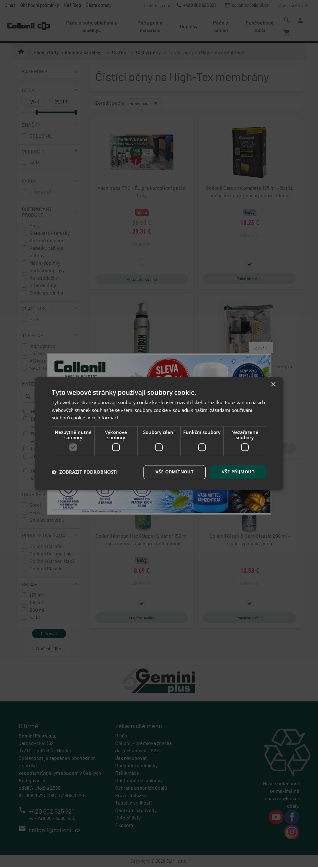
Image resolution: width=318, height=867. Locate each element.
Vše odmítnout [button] (174, 472)
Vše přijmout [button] (238, 472)
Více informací (103, 418)
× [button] (273, 384)
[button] (85, 472)
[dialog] (159, 433)
